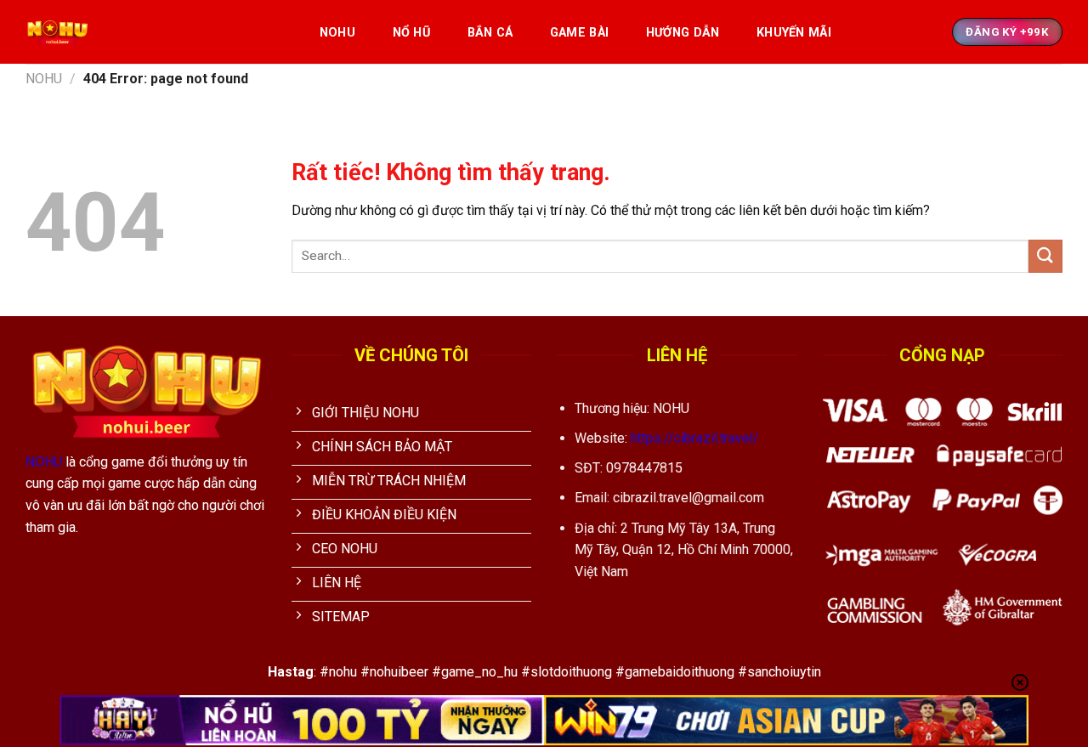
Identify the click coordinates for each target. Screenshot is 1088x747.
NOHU (337, 32)
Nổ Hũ (411, 32)
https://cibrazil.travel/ (695, 438)
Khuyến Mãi (793, 32)
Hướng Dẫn (683, 32)
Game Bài (579, 32)
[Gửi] (1045, 256)
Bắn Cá (490, 32)
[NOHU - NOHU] (154, 32)
